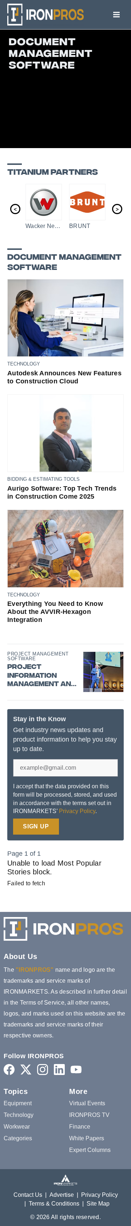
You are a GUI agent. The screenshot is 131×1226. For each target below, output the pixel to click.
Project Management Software (37, 656)
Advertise (61, 1195)
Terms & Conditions (54, 1203)
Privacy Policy (77, 811)
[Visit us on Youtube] (76, 1069)
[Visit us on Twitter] (25, 1069)
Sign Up (36, 826)
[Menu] (116, 14)
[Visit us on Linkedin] (59, 1069)
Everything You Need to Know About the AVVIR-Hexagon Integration (55, 611)
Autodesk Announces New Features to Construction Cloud (64, 377)
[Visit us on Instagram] (42, 1069)
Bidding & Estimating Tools (43, 479)
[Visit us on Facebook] (9, 1069)
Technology (23, 364)
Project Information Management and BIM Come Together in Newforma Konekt (41, 676)
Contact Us (27, 1195)
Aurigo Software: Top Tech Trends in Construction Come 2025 (61, 492)
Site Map (98, 1203)
